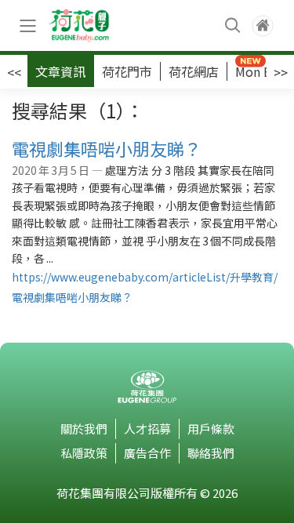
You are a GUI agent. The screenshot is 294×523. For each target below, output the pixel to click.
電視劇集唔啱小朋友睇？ (106, 148)
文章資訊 (60, 71)
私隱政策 (83, 453)
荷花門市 (127, 71)
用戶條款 (210, 428)
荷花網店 (194, 71)
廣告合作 (147, 453)
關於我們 (83, 428)
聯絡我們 (210, 453)
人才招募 (147, 428)
